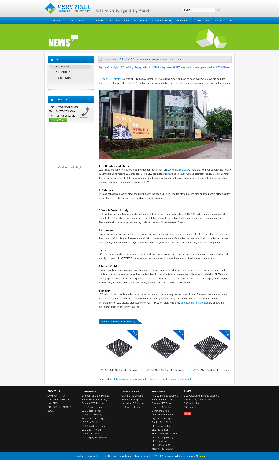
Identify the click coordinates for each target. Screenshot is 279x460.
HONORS (52, 403)
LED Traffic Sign (160, 430)
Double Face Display (162, 422)
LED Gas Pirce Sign (92, 430)
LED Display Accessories (94, 437)
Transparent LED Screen (164, 433)
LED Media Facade (92, 411)
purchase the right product (194, 302)
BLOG (50, 411)
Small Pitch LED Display (94, 418)
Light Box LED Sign (162, 418)
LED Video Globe (161, 426)
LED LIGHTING (119, 20)
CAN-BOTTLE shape (132, 395)
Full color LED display (110, 79)
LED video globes (130, 407)
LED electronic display (177, 169)
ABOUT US (78, 20)
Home (107, 59)
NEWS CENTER (161, 20)
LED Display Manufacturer (197, 399)
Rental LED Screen (162, 399)
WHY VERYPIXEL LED (59, 399)
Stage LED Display (161, 407)
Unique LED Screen (92, 433)
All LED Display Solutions (165, 395)
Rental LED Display (92, 414)
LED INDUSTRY (62, 78)
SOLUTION (140, 20)
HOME (57, 20)
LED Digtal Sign (160, 441)
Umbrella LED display (132, 403)
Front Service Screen (162, 414)
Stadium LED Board (162, 403)
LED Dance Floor (161, 445)
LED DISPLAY (98, 20)
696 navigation (191, 403)
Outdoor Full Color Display (95, 395)
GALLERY (203, 20)
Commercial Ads (160, 411)
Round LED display (131, 399)
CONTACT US (223, 20)
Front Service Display (93, 407)
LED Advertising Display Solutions (201, 395)
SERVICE (182, 20)
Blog (114, 59)
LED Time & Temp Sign (94, 426)
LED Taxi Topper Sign (163, 437)
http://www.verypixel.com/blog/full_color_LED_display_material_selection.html (154, 379)
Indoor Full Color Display (94, 399)
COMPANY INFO (56, 395)
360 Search (190, 407)
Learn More (58, 120)
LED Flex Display (90, 422)
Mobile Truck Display (162, 448)
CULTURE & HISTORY (59, 407)
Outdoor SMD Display (93, 403)
